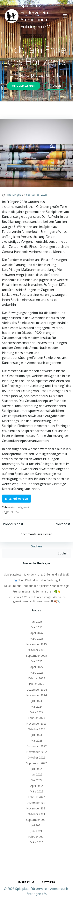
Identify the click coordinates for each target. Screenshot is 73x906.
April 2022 (36, 786)
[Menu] (65, 16)
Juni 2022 (36, 774)
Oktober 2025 (36, 650)
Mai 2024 (36, 706)
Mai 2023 (36, 740)
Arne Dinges (13, 194)
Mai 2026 (36, 627)
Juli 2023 (36, 735)
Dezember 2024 (36, 689)
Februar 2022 (36, 797)
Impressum (26, 882)
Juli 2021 (36, 825)
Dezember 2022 (36, 746)
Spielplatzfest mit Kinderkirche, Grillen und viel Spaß (36, 574)
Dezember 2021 (36, 803)
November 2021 (36, 808)
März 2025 (36, 672)
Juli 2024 (36, 701)
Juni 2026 (36, 622)
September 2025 (36, 655)
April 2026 (36, 633)
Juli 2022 (36, 769)
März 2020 (36, 842)
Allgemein (24, 507)
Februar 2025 (36, 678)
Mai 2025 (36, 661)
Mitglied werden (16, 498)
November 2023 (36, 723)
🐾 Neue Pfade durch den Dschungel (36, 580)
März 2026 (36, 638)
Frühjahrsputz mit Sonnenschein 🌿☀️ (37, 591)
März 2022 (36, 791)
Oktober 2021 (36, 814)
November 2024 (36, 695)
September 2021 (36, 820)
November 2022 (36, 752)
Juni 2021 (36, 831)
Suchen (36, 546)
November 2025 (36, 644)
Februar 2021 (36, 836)
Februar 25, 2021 (36, 194)
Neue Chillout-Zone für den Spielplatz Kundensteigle (36, 586)
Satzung (48, 882)
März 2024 (36, 712)
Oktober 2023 (36, 729)
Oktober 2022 (36, 757)
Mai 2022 (36, 780)
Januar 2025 (36, 684)
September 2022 (36, 763)
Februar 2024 (36, 718)
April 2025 (36, 667)
